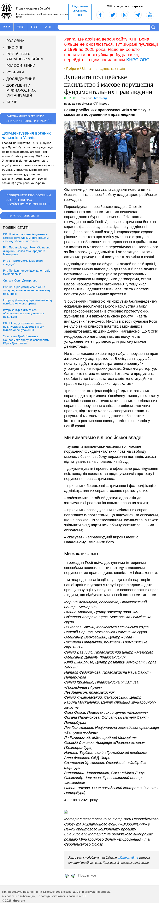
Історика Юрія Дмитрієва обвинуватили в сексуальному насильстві (23, 313)
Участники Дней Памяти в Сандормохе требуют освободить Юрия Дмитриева (26, 340)
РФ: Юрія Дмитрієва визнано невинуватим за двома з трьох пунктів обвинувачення (23, 327)
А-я (48, 27)
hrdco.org (100, 98)
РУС (35, 27)
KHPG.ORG (137, 59)
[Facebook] (66, 875)
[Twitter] (73, 875)
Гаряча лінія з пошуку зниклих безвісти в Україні (29, 119)
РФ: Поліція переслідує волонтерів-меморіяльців (27, 272)
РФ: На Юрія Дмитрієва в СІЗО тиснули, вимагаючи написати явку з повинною (28, 290)
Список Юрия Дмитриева (20, 280)
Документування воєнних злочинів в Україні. (26, 135)
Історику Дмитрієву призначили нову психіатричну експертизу (27, 302)
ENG (21, 27)
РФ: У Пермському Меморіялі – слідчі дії (24, 262)
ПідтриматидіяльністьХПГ (80, 11)
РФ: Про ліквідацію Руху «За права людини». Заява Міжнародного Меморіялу (26, 251)
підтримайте (128, 857)
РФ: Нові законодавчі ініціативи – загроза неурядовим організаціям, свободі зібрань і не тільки (26, 238)
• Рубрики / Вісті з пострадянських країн (94, 68)
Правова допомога (22, 215)
